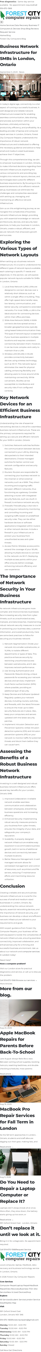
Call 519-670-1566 (8, 980)
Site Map (12, 1303)
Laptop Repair (22, 1285)
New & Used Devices (16, 1292)
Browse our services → (26, 980)
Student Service (18, 1300)
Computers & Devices (10, 29)
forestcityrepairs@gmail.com (25, 1320)
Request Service (7, 32)
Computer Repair (8, 1285)
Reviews (35, 29)
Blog (28, 29)
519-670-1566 (6, 1320)
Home (3, 25)
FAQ (6, 1303)
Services (10, 25)
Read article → (6, 1074)
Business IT (34, 25)
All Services (5, 1300)
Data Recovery (21, 25)
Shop (23, 29)
